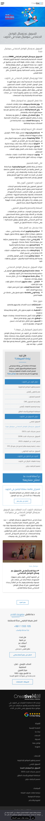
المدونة (37, 739)
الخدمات (37, 735)
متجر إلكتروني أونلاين (33, 391)
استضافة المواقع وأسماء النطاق (29, 411)
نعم (33, 818)
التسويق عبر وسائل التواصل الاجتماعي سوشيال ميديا (23, 426)
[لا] (42, 815)
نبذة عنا (37, 731)
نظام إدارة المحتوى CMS (32, 401)
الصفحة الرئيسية (34, 728)
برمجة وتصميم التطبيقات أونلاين (30, 406)
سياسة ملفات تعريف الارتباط (30, 792)
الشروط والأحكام (34, 800)
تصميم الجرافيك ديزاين (33, 466)
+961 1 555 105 (22, 626)
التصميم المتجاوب (34, 396)
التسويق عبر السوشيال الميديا (30, 767)
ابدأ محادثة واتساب (22, 630)
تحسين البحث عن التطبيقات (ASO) (29, 441)
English (37, 746)
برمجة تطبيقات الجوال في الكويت (29, 461)
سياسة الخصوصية (34, 796)
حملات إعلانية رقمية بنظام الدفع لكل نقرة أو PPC (23, 446)
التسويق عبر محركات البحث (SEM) (29, 436)
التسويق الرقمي (34, 421)
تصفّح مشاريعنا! (31, 479)
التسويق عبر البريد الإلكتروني (31, 451)
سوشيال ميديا (33, 566)
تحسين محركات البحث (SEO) (31, 431)
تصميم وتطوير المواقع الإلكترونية (29, 386)
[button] (2, 3)
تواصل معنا (12, 373)
